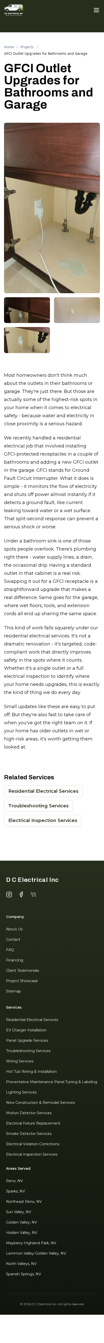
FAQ (10, 950)
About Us (14, 929)
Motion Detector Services (28, 1113)
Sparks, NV (15, 1191)
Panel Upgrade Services (27, 1040)
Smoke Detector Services (28, 1133)
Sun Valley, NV (18, 1212)
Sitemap (13, 991)
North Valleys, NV (21, 1263)
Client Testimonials (22, 970)
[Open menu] (96, 10)
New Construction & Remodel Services (40, 1102)
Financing (14, 960)
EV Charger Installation (26, 1030)
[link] (45, 53)
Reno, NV (14, 1181)
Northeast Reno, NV (24, 1201)
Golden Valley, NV (21, 1222)
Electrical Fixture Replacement (33, 1123)
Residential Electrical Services (43, 791)
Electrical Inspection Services (42, 820)
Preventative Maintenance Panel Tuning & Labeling (51, 1082)
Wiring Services (19, 1061)
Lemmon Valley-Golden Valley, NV (36, 1253)
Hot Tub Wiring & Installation (31, 1071)
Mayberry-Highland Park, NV (31, 1243)
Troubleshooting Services (38, 806)
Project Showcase (22, 981)
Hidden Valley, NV (21, 1232)
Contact (13, 939)
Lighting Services (21, 1092)
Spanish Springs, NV (23, 1274)
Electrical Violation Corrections (32, 1144)
